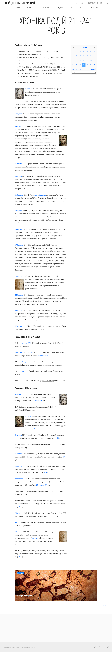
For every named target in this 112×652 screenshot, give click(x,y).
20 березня (19, 276)
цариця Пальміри (47, 380)
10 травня (18, 532)
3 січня (17, 522)
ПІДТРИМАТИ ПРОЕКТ (95, 3)
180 (20, 556)
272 (29, 343)
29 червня (19, 478)
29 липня (18, 310)
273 (30, 352)
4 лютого (28, 88)
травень (24, 343)
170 (20, 507)
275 (22, 380)
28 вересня (19, 513)
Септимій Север (38, 64)
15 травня (18, 210)
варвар (35, 538)
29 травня (40, 485)
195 (7, 606)
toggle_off (107, 3)
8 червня (18, 176)
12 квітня (18, 326)
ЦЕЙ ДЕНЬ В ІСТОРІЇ (19, 3)
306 (22, 371)
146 (40, 400)
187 (45, 485)
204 (64, 457)
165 (57, 438)
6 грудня (18, 113)
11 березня (19, 195)
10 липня (18, 466)
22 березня (19, 295)
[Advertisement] (84, 105)
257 (105, 606)
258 (31, 362)
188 (42, 428)
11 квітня (18, 163)
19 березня (19, 245)
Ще (81, 8)
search (77, 3)
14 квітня (18, 352)
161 (45, 472)
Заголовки (31, 8)
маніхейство (43, 355)
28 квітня (18, 229)
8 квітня (18, 126)
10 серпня (25, 362)
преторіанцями (40, 195)
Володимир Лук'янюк (28, 647)
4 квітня (37, 428)
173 (53, 541)
